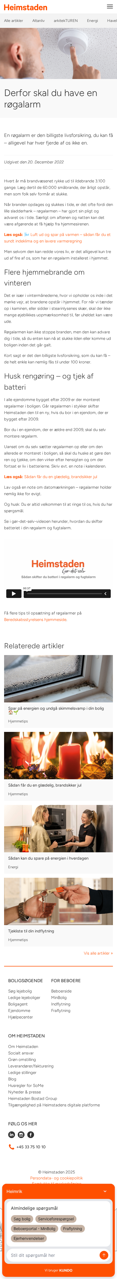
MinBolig (59, 997)
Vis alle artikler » (98, 953)
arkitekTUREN (66, 20)
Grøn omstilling (22, 1059)
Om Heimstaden (23, 1046)
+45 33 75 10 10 (31, 1147)
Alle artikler (13, 20)
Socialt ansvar (21, 1053)
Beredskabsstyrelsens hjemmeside (35, 619)
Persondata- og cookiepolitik (56, 1178)
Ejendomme (19, 1010)
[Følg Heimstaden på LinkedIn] (11, 1136)
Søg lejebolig (20, 991)
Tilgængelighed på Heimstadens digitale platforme (54, 1105)
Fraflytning (60, 1010)
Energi (92, 20)
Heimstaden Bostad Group (32, 1098)
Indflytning (60, 1004)
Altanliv (38, 20)
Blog (12, 1079)
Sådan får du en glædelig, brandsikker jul (50, 476)
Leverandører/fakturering (31, 1066)
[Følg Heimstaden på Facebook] (30, 1136)
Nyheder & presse (24, 1092)
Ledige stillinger (22, 1072)
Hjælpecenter (20, 1017)
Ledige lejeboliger (24, 997)
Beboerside (61, 991)
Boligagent (18, 1004)
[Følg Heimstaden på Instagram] (21, 1136)
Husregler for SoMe (26, 1085)
